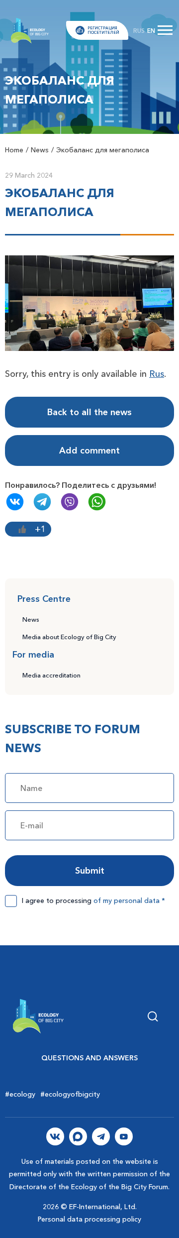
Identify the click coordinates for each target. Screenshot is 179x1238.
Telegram (42, 502)
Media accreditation (51, 675)
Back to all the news (89, 412)
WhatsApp (97, 502)
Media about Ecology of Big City (69, 637)
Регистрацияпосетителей (103, 30)
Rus (156, 373)
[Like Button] (22, 529)
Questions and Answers (89, 1057)
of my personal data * (129, 900)
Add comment (89, 450)
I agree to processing (93, 900)
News (30, 619)
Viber (70, 502)
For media (33, 654)
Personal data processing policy (89, 1219)
